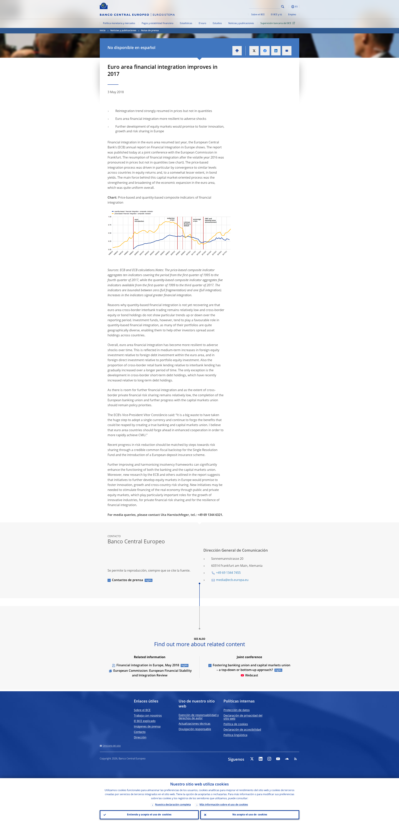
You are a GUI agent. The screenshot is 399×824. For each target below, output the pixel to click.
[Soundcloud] (287, 759)
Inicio (103, 30)
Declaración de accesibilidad (242, 729)
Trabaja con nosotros (148, 715)
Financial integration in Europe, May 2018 (147, 665)
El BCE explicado (145, 721)
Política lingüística (235, 735)
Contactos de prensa (127, 580)
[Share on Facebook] (265, 50)
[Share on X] (254, 50)
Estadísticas (186, 23)
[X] (252, 759)
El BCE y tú (276, 15)
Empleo (292, 15)
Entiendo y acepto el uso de (149, 815)
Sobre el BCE (258, 15)
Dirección (140, 737)
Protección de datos (237, 710)
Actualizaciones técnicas (194, 723)
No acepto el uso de (249, 815)
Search (282, 6)
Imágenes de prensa (147, 726)
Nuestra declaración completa (173, 805)
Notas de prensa (150, 30)
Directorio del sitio (112, 746)
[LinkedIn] (260, 759)
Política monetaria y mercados (119, 23)
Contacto (140, 732)
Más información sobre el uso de (224, 805)
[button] (288, 6)
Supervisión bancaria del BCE (275, 23)
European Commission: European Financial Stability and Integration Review (152, 673)
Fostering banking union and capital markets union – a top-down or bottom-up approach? (251, 668)
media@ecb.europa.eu (232, 580)
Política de (236, 724)
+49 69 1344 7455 (228, 573)
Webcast (251, 675)
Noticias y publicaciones (241, 23)
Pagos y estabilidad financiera (157, 23)
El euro (202, 23)
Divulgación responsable (195, 729)
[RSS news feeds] (295, 759)
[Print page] (237, 50)
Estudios (217, 23)
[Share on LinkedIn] (276, 50)
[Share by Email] (286, 50)
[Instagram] (269, 759)
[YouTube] (278, 759)
